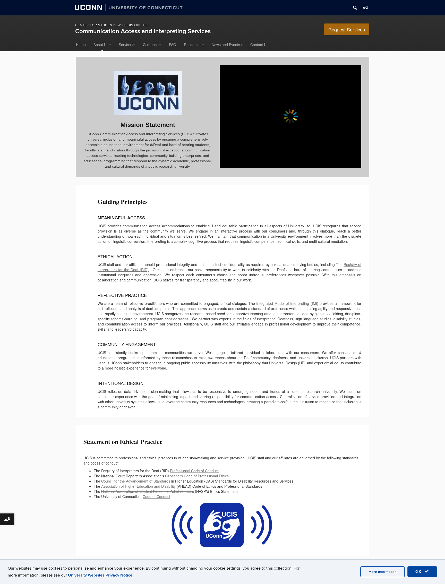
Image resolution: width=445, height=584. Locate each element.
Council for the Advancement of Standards (135, 481)
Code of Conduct (156, 496)
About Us (100, 44)
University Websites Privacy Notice (100, 575)
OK (419, 571)
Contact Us (259, 44)
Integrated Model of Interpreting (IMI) (287, 303)
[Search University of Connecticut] (355, 8)
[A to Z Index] (365, 8)
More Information (383, 572)
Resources (192, 44)
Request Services (346, 29)
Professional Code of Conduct (194, 470)
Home (81, 44)
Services (126, 44)
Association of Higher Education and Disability (138, 486)
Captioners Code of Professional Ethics (197, 475)
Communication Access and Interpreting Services (143, 31)
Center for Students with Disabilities (112, 25)
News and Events (226, 44)
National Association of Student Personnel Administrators (147, 491)
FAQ (172, 44)
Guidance (151, 44)
